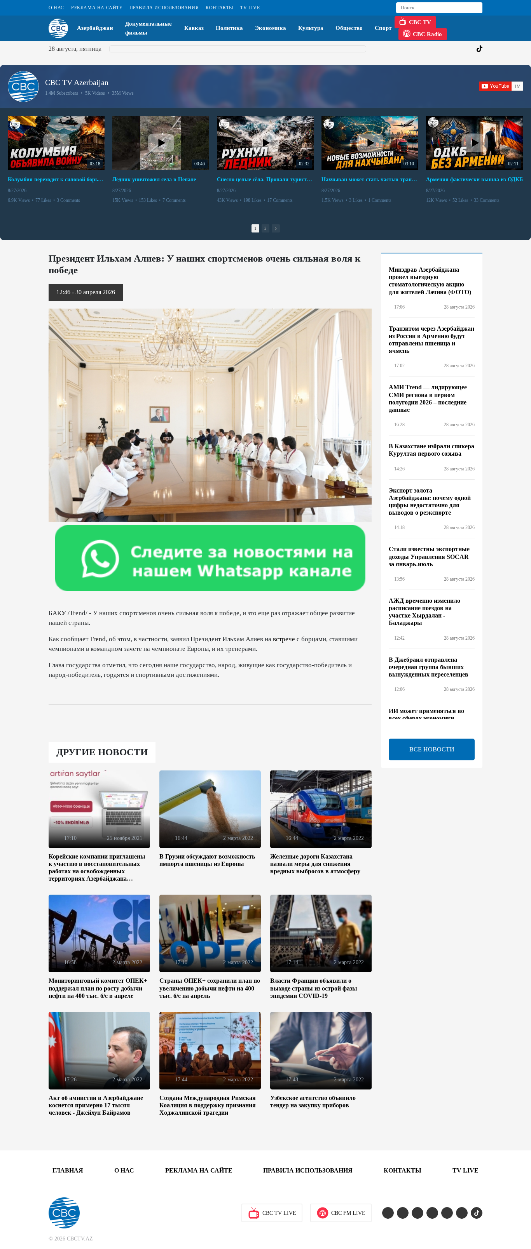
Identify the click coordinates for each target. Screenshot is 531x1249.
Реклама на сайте (96, 7)
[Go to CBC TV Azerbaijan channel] (23, 86)
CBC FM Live (348, 1213)
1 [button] (255, 228)
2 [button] (265, 228)
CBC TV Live (279, 1213)
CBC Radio (427, 34)
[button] (276, 228)
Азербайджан (95, 28)
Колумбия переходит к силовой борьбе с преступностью (56, 179)
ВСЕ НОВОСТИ (431, 749)
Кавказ (194, 28)
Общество (349, 28)
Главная (67, 1170)
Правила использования (164, 7)
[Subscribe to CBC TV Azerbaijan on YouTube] (501, 86)
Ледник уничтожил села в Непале (154, 179)
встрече (284, 639)
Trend (98, 639)
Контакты (219, 7)
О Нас (56, 7)
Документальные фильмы (148, 28)
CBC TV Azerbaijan (76, 82)
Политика (229, 28)
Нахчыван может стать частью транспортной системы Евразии (369, 179)
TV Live (250, 7)
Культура (310, 28)
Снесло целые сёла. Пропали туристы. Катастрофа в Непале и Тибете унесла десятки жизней (265, 179)
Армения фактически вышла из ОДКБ (474, 179)
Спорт (383, 28)
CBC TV (420, 22)
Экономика (270, 28)
